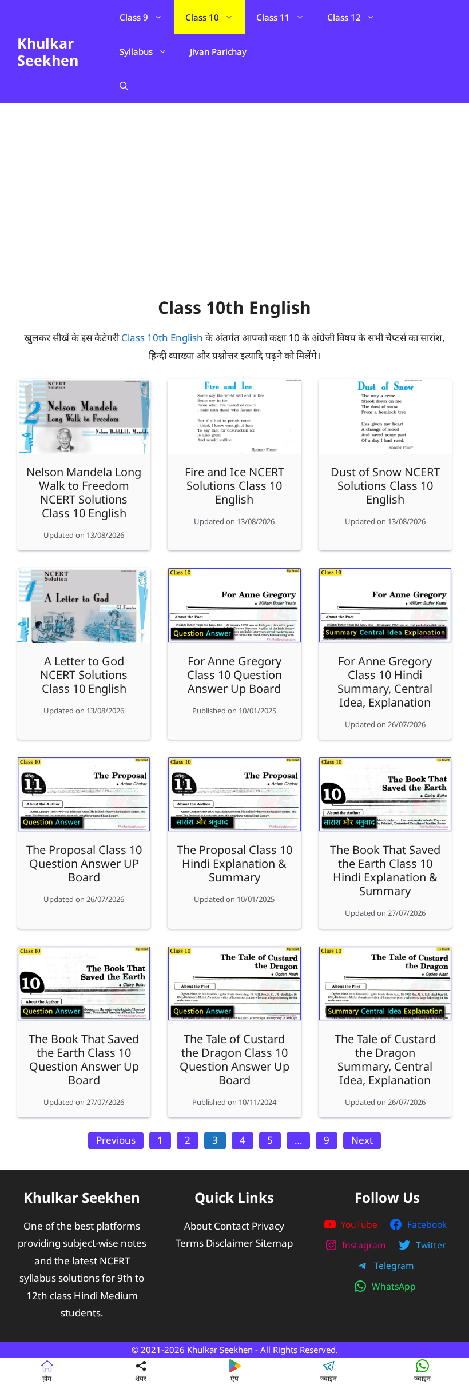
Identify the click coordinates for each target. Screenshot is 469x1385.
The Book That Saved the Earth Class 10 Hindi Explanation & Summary (385, 870)
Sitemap (274, 1243)
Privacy (268, 1225)
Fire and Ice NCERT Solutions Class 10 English (234, 485)
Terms (190, 1243)
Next (362, 1140)
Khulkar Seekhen (47, 51)
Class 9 (134, 17)
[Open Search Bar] (124, 86)
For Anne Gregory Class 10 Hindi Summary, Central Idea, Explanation (384, 681)
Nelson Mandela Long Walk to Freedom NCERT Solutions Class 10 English (83, 492)
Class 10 (202, 17)
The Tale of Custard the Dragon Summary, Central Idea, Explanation (385, 1059)
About (198, 1225)
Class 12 (344, 17)
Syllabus (136, 51)
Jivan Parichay (218, 51)
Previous (116, 1140)
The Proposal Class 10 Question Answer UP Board (84, 863)
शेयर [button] (140, 1378)
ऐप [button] (234, 1378)
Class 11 (273, 17)
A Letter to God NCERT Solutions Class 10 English (84, 674)
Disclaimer (229, 1243)
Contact (231, 1225)
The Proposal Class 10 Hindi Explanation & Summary (234, 863)
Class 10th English (162, 337)
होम (46, 1378)
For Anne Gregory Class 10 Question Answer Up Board (234, 674)
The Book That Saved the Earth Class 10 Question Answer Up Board (84, 1059)
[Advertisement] (234, 206)
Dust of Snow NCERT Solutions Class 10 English (385, 485)
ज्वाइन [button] (328, 1378)
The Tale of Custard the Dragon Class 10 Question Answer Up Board (234, 1059)
